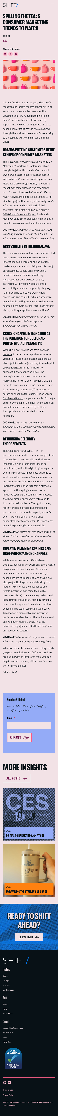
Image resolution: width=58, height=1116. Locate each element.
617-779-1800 (8, 1033)
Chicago (6, 981)
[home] (10, 5)
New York (6, 985)
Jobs (5, 1037)
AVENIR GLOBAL (36, 1102)
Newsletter (7, 1042)
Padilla (13, 1105)
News (5, 1009)
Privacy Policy (8, 1095)
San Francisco (8, 990)
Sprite (23, 218)
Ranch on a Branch (13, 398)
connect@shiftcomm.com (13, 1028)
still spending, (27, 578)
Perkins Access (28, 283)
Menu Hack (9, 218)
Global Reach (8, 1013)
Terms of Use (8, 1090)
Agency (5, 1004)
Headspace (9, 279)
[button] (52, 5)
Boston (5, 976)
